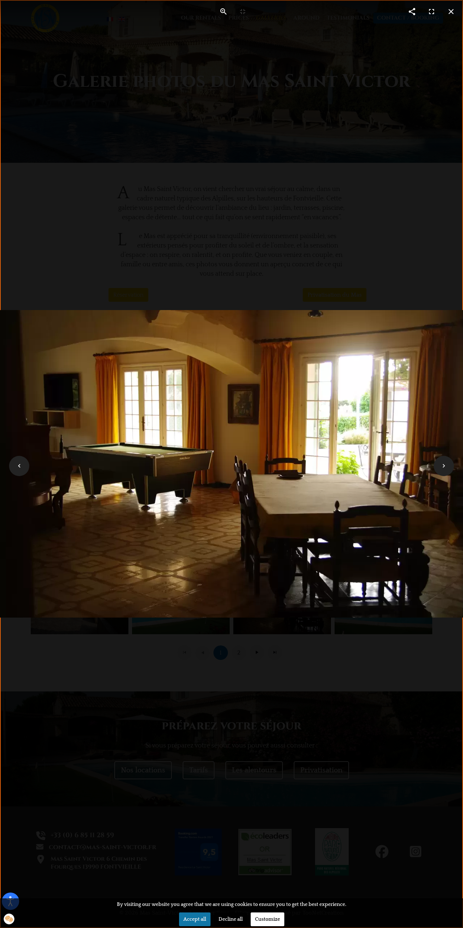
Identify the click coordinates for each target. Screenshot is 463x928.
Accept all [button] (194, 919)
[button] (9, 919)
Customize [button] (267, 919)
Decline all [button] (230, 919)
